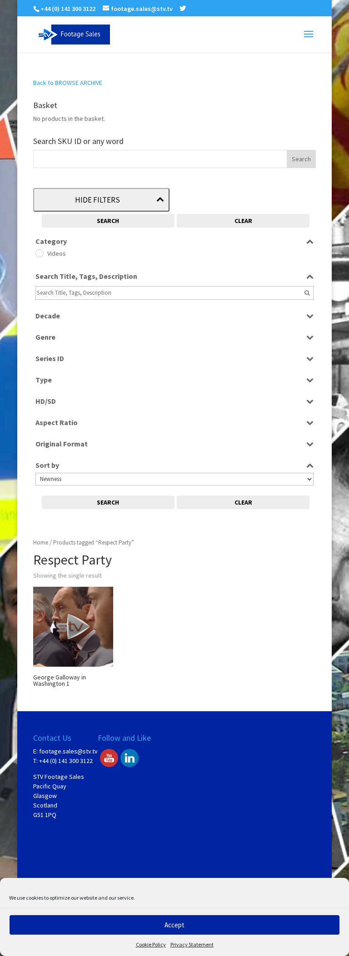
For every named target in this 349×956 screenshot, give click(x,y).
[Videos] (39, 253)
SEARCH (108, 221)
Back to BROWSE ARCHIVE (67, 83)
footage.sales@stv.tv (68, 751)
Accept (174, 925)
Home (40, 542)
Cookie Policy (151, 944)
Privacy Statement (192, 944)
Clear (243, 221)
